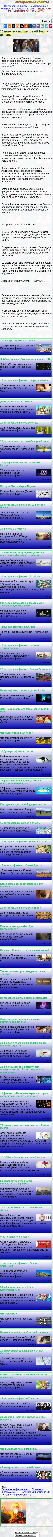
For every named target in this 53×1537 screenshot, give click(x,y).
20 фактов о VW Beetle (13, 528)
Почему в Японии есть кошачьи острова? (24, 950)
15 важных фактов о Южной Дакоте (21, 865)
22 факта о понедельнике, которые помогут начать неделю (21, 782)
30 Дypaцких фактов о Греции (17, 340)
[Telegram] (46, 26)
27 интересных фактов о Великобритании (25, 669)
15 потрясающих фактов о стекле (20, 823)
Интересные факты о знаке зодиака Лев (24, 998)
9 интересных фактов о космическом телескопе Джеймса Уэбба (22, 604)
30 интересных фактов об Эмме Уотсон (23, 841)
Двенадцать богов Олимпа (16, 401)
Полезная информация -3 (35, 1492)
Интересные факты (34, 2)
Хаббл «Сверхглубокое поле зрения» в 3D (25, 359)
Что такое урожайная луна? (16, 733)
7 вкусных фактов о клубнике (17, 627)
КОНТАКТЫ (7, 8)
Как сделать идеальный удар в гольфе (23, 804)
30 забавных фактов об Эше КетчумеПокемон (16, 1288)
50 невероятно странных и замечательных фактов (16, 1182)
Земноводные (38, 6)
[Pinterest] (50, 26)
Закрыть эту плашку (25, 1535)
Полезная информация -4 (15, 1494)
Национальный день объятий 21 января (24, 1332)
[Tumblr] (34, 26)
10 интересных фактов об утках (19, 422)
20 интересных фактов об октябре (20, 908)
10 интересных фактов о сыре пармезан (24, 380)
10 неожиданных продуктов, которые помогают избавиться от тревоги (22, 554)
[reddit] (26, 26)
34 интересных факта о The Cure (19, 1398)
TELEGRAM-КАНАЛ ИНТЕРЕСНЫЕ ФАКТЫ (30, 10)
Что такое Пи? (8, 1313)
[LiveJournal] (30, 26)
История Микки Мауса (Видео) (17, 486)
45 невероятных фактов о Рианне (20, 1467)
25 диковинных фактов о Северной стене (24, 441)
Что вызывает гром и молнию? (18, 1449)
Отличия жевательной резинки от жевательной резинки (20, 1020)
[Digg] (22, 26)
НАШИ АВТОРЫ (25, 8)
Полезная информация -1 (15, 1489)
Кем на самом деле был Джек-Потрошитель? (17, 927)
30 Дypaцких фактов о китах (16, 751)
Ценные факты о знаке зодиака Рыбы (22, 690)
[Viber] (38, 26)
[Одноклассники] (9, 26)
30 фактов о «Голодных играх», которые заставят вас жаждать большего (24, 1094)
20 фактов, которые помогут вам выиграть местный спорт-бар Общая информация (22, 1069)
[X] (13, 26)
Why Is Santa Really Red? (14, 1236)
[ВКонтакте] (5, 26)
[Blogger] (17, 26)
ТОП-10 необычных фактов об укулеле (23, 1157)
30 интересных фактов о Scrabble (20, 576)
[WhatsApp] (42, 26)
